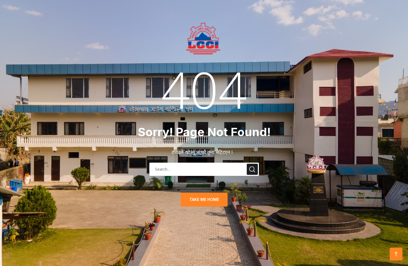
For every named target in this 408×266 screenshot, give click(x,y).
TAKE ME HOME (204, 199)
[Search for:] (204, 168)
